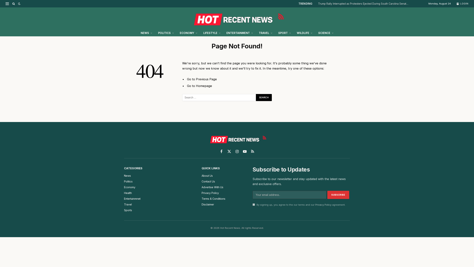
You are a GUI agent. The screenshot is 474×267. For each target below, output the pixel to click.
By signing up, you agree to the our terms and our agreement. (300, 204)
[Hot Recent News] (237, 18)
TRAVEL (264, 32)
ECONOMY (187, 32)
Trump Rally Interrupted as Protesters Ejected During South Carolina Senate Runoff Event (364, 3)
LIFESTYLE (210, 32)
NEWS (145, 32)
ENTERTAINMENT (238, 32)
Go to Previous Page (202, 79)
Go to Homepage (199, 86)
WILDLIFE (303, 32)
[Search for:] (219, 97)
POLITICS (164, 32)
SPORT (283, 32)
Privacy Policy (323, 204)
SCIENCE (324, 32)
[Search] (14, 3)
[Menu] (7, 3)
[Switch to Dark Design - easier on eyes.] (19, 3)
